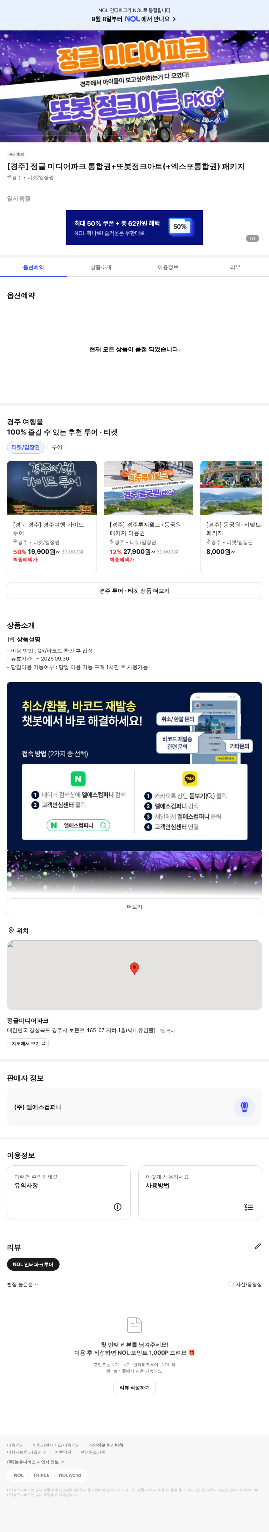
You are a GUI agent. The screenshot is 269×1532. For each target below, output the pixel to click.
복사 (170, 1030)
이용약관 (15, 1445)
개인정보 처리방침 (106, 1445)
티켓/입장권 (26, 447)
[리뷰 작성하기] (258, 1247)
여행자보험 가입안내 (26, 1452)
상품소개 (100, 267)
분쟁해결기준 (92, 1452)
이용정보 (168, 267)
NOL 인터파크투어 (33, 1264)
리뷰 (235, 267)
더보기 (135, 906)
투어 (57, 447)
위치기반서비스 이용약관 (56, 1445)
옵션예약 (33, 267)
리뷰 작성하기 (134, 1387)
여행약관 (63, 1452)
